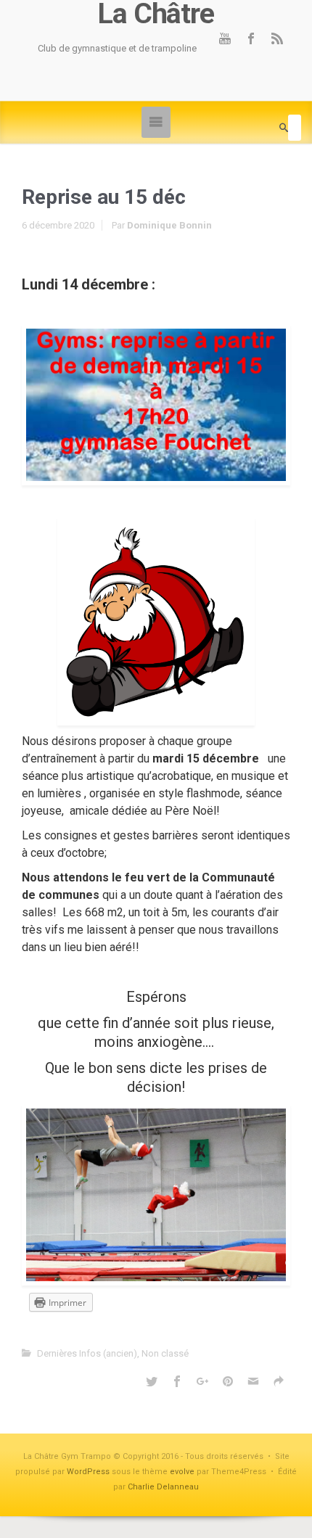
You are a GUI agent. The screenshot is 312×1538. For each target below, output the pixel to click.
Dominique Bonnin (169, 225)
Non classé (165, 1353)
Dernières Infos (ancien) (87, 1353)
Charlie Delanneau (163, 1487)
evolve (182, 1471)
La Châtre (155, 14)
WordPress (88, 1471)
